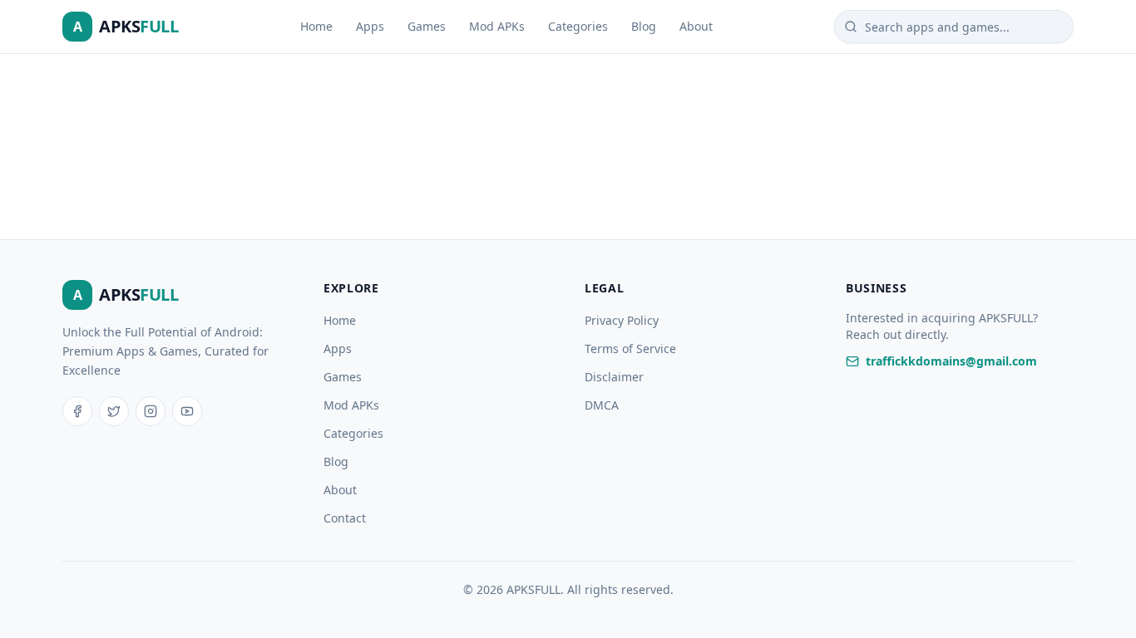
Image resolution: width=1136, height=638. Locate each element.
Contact (345, 518)
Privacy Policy (622, 320)
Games (426, 26)
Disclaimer (614, 377)
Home (316, 26)
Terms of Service (630, 348)
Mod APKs (497, 26)
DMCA (602, 405)
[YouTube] (187, 411)
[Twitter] (114, 411)
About (696, 26)
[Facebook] (77, 411)
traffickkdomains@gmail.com (951, 361)
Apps (370, 26)
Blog (643, 26)
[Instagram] (150, 411)
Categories (578, 26)
